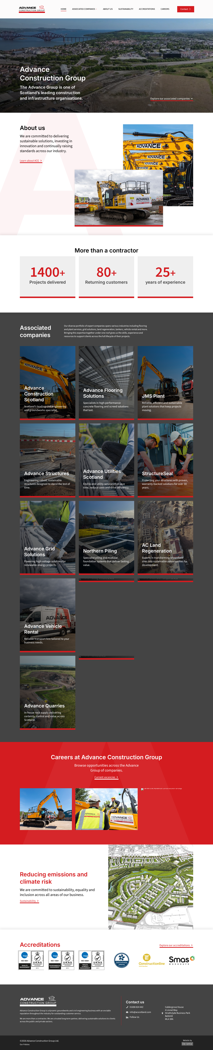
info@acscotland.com (140, 1012)
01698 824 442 (136, 1007)
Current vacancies (105, 777)
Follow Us (134, 1017)
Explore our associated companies (170, 99)
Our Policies (25, 1044)
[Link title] (106, 580)
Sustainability (28, 901)
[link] (32, 9)
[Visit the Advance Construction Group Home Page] (32, 9)
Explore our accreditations (175, 945)
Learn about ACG (30, 161)
